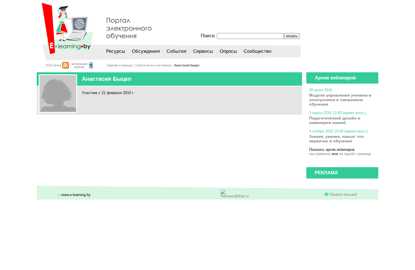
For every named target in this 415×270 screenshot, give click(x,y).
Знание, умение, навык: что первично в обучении (336, 138)
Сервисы (203, 51)
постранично (320, 154)
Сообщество (257, 51)
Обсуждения (146, 51)
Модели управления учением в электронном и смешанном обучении (340, 99)
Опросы (228, 51)
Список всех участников (153, 65)
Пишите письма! (343, 194)
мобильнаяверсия (80, 65)
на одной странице (355, 154)
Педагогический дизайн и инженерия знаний (334, 120)
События (176, 51)
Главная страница (119, 65)
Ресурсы (115, 51)
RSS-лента (53, 65)
